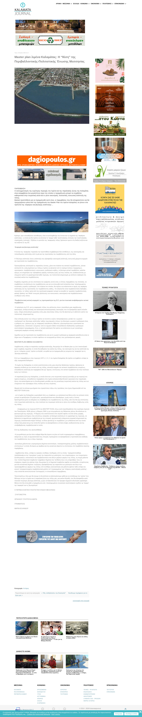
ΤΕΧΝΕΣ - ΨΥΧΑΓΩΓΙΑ (90, 689)
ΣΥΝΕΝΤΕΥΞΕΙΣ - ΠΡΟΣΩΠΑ (92, 698)
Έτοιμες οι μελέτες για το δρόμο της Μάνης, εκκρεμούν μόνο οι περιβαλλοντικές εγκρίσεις (51, 671)
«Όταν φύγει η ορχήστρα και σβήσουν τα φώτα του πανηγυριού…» (109, 438)
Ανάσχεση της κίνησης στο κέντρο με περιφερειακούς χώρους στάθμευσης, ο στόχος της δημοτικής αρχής (76, 672)
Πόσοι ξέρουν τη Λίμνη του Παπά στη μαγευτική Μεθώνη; (26, 637)
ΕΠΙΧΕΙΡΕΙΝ (64, 692)
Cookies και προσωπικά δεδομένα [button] (38, 714)
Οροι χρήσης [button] (55, 714)
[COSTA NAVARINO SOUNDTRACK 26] (109, 100)
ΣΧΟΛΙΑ (39, 701)
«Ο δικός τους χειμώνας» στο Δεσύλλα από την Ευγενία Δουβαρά (109, 341)
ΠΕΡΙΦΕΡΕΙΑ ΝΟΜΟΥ (20, 694)
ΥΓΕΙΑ (39, 694)
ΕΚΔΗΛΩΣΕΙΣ (88, 692)
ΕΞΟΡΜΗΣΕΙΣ (41, 703)
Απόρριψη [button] (118, 713)
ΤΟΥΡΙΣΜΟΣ (64, 694)
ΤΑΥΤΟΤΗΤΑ (110, 689)
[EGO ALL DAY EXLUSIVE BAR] (50, 27)
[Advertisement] (51, 139)
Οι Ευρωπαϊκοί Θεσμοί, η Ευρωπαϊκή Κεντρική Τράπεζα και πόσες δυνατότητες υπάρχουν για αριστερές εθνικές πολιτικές (109, 409)
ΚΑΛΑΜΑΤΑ (17, 689)
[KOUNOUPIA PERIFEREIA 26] (109, 150)
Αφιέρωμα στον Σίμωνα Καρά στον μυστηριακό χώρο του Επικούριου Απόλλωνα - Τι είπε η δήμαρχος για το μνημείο (26, 672)
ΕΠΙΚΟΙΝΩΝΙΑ (111, 692)
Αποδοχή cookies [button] (131, 713)
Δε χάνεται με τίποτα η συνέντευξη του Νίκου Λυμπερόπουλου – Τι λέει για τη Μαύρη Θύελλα (51, 638)
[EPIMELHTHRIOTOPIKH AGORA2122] (52, 537)
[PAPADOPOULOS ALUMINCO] (52, 175)
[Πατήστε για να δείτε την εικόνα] (51, 96)
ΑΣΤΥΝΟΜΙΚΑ (41, 696)
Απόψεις (26, 588)
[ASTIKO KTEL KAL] (109, 199)
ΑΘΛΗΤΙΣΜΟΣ (88, 696)
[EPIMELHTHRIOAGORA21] (109, 273)
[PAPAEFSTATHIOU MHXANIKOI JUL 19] (109, 254)
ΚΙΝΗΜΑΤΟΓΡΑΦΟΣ (89, 694)
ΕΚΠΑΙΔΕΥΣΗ (41, 692)
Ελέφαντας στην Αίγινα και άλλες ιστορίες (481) (77, 637)
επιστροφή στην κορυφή (81, 601)
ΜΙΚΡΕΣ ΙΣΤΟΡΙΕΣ (89, 701)
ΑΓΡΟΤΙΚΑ (63, 689)
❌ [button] (140, 712)
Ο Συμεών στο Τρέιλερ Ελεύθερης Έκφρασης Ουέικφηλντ (110, 313)
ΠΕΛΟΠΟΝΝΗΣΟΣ (19, 692)
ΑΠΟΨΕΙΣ (40, 698)
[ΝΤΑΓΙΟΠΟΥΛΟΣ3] (52, 161)
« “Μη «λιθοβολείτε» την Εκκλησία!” (54, 593)
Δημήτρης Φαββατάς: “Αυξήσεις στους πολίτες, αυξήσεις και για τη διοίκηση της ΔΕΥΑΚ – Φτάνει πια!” (110, 467)
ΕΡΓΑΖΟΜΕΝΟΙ (41, 689)
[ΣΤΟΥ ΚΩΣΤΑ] (110, 126)
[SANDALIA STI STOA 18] (109, 71)
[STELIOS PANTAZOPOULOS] (109, 228)
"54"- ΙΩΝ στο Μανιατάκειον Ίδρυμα (110, 369)
